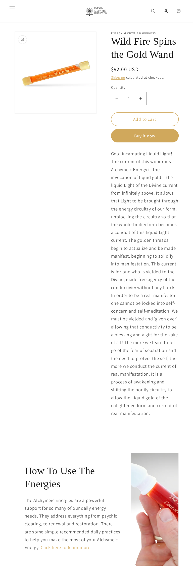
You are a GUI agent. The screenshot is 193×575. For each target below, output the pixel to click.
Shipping (118, 77)
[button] (12, 9)
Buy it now (145, 136)
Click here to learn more (65, 547)
